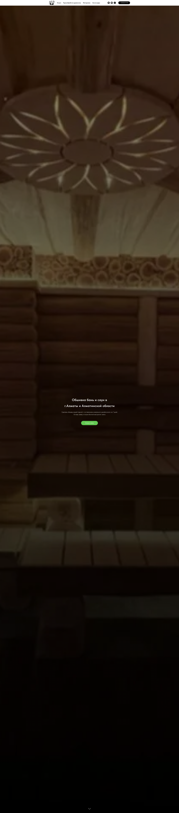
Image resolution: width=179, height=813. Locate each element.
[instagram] (109, 3)
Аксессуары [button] (96, 3)
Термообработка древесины (72, 3)
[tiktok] (115, 3)
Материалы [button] (86, 3)
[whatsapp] (112, 3)
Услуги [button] (59, 3)
